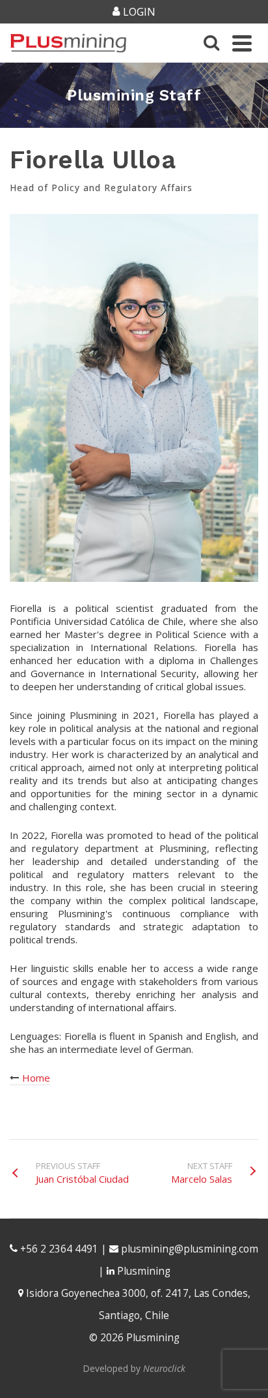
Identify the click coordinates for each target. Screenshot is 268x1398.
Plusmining (142, 1271)
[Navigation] (242, 43)
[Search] (211, 43)
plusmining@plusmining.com (189, 1249)
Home (35, 1077)
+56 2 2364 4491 (58, 1249)
